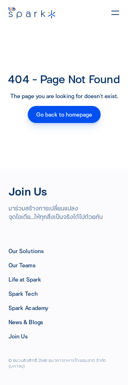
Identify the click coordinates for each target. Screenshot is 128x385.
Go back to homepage (64, 114)
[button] (26, 251)
